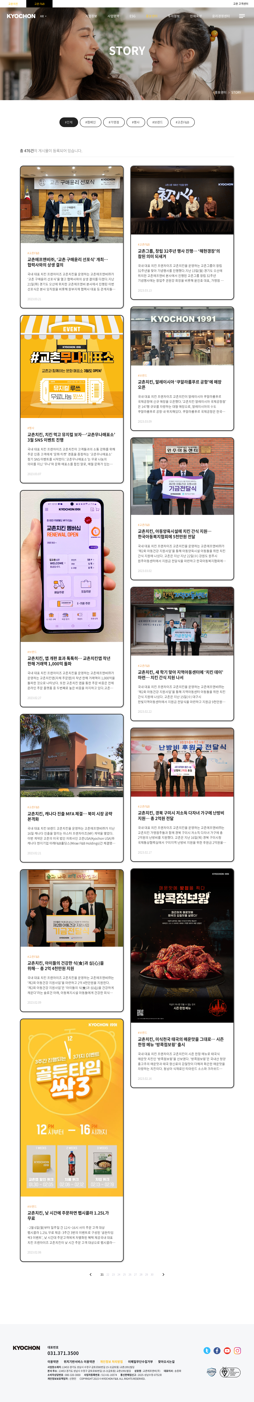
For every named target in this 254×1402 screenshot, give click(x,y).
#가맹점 (114, 122)
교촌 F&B (39, 4)
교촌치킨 (13, 4)
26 (130, 1274)
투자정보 (174, 16)
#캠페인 (90, 122)
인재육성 (196, 16)
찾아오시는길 (166, 1361)
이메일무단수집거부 (140, 1361)
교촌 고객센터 (240, 3)
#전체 (69, 122)
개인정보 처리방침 (111, 1361)
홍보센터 (152, 16)
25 (124, 1274)
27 (135, 1274)
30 (152, 1274)
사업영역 (113, 16)
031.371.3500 (63, 1353)
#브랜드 (157, 122)
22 (107, 1274)
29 (146, 1274)
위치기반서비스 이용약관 (79, 1361)
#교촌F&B (182, 122)
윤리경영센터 (221, 16)
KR (42, 16)
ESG (132, 16)
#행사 (136, 122)
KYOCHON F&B (21, 16)
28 (141, 1274)
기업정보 (91, 16)
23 (113, 1274)
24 (118, 1274)
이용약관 (53, 1361)
